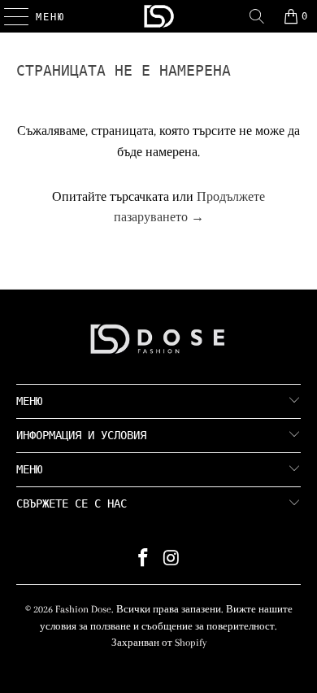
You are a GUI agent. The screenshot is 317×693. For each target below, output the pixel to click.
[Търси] (256, 16)
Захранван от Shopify (158, 642)
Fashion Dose (83, 609)
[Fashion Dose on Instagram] (172, 560)
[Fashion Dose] (159, 16)
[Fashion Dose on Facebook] (144, 560)
